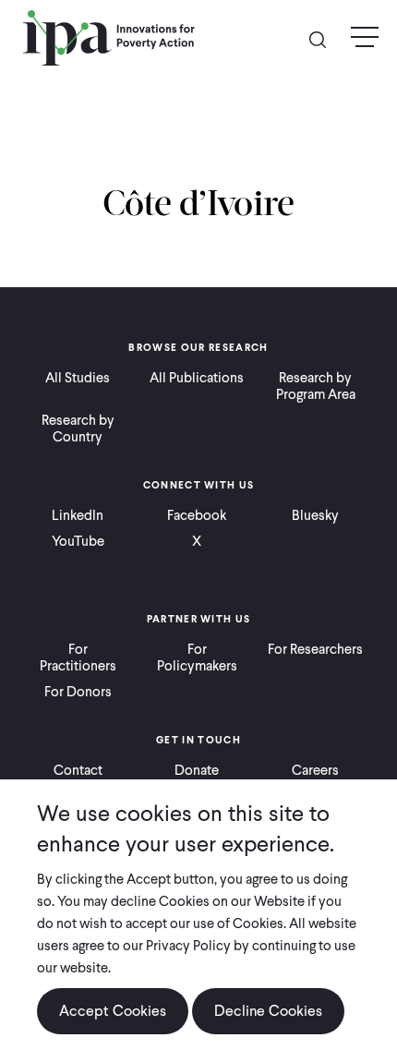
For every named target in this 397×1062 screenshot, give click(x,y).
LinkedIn (77, 515)
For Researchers (315, 649)
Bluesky (315, 515)
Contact (78, 770)
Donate (196, 770)
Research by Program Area (315, 386)
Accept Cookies (112, 1010)
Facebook (196, 515)
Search (325, 38)
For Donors (78, 691)
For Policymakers (197, 657)
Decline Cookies (268, 1010)
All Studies (77, 377)
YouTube (78, 541)
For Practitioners (78, 657)
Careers (315, 770)
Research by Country (78, 428)
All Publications (197, 377)
